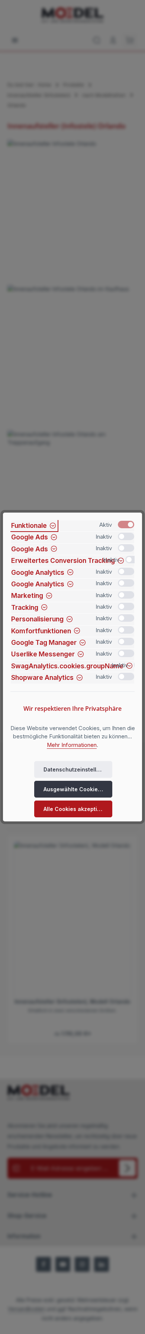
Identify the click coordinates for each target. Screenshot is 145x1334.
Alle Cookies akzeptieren (76, 809)
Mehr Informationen (72, 745)
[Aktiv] (126, 524)
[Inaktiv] (126, 536)
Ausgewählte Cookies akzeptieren (78, 789)
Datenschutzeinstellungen (78, 769)
